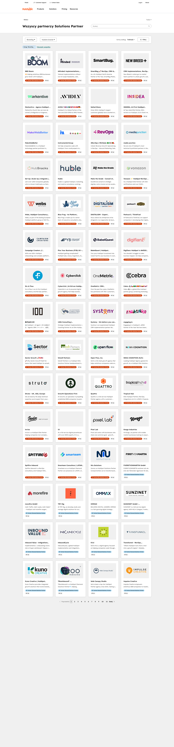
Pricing (64, 9)
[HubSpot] (28, 9)
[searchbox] (121, 26)
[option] (30, 40)
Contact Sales (56, 2)
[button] (148, 20)
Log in (140, 2)
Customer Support (41, 2)
